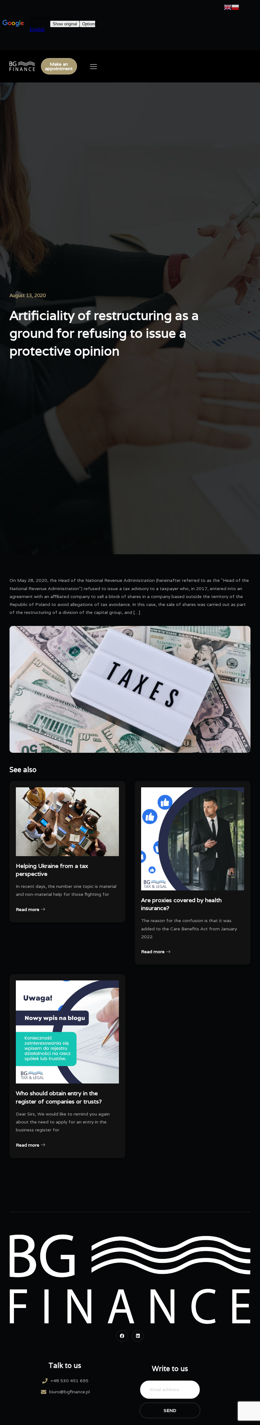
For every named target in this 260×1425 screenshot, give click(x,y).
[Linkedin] (138, 1336)
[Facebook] (122, 1336)
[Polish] (235, 7)
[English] (227, 7)
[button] (59, 66)
